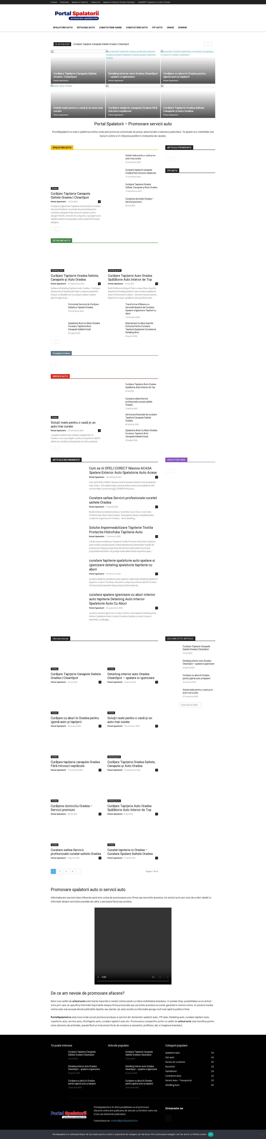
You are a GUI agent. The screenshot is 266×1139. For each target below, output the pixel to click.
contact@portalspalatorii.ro (124, 1120)
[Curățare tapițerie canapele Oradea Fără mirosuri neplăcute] (133, 101)
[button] (211, 27)
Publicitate (64, 2)
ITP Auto (157, 27)
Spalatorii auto (63, 27)
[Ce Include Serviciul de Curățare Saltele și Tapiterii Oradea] (58, 308)
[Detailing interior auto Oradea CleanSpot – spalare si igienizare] (133, 67)
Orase (170, 27)
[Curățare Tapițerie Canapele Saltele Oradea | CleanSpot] (78, 67)
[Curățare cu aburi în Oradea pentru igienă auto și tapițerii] (188, 67)
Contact (54, 2)
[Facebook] (213, 2)
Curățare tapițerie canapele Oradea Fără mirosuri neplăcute (75, 764)
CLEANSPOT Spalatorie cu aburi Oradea (154, 2)
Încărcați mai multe (189, 705)
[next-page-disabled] (58, 365)
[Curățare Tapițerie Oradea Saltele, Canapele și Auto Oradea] (188, 101)
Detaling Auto (86, 27)
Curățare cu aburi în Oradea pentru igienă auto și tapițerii (184, 75)
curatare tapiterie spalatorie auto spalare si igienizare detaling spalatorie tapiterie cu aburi (122, 565)
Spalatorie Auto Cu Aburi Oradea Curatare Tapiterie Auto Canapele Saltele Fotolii (84, 326)
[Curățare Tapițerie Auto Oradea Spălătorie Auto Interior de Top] (133, 259)
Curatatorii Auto (137, 27)
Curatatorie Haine (110, 27)
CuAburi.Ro (95, 2)
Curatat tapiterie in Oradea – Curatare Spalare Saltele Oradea (130, 852)
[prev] (206, 44)
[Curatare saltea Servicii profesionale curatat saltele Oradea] (115, 402)
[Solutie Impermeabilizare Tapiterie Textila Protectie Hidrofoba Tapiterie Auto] (68, 538)
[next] (210, 44)
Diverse (182, 27)
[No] (262, 1134)
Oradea (54, 188)
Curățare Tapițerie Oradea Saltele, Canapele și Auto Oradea (184, 109)
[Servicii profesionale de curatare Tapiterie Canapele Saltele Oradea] (115, 418)
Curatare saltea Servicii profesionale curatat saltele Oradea (138, 401)
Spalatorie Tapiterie (80, 2)
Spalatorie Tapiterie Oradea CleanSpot (119, 2)
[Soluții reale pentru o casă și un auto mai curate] (78, 101)
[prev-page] (53, 229)
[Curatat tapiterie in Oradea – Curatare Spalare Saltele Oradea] (132, 833)
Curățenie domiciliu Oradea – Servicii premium (72, 808)
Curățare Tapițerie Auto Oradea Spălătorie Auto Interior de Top (130, 277)
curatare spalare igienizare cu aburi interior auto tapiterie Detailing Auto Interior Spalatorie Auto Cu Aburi (122, 599)
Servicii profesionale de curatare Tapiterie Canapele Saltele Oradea (141, 417)
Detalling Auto (57, 270)
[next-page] (58, 229)
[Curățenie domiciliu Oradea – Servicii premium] (115, 202)
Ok (210, 1134)
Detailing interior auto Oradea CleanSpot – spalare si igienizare (133, 75)
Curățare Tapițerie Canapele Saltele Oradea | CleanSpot (101, 44)
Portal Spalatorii (61, 80)
